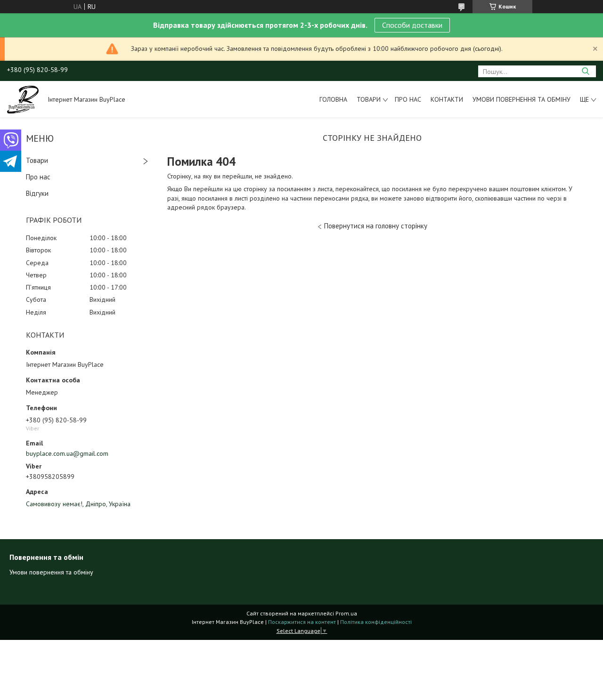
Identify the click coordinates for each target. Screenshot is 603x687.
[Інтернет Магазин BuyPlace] (23, 99)
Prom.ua (346, 613)
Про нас (408, 99)
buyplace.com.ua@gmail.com (67, 453)
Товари (369, 99)
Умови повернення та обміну (521, 99)
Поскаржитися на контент (302, 621)
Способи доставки (412, 25)
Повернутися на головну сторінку (375, 225)
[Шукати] (585, 71)
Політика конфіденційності (376, 621)
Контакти (447, 99)
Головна (333, 99)
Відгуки (37, 193)
